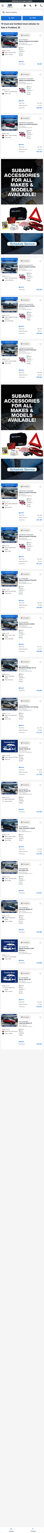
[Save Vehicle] (40, 35)
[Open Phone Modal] (41, 6)
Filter (34, 18)
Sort (12, 18)
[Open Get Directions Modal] (36, 6)
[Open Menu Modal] (3, 6)
